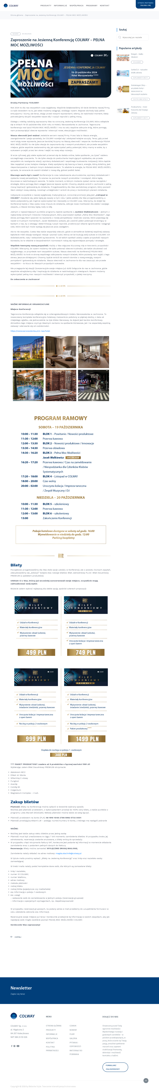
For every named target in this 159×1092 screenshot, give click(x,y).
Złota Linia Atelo (140, 99)
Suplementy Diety (140, 78)
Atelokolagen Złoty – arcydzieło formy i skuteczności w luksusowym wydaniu (139, 90)
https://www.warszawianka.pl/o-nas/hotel (30, 331)
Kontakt (104, 5)
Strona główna (17, 15)
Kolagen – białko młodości (137, 55)
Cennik (73, 1025)
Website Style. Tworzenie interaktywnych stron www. (52, 1086)
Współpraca (76, 5)
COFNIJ (17, 937)
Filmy (72, 1034)
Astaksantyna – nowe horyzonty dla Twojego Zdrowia (139, 110)
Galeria (73, 1038)
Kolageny (137, 62)
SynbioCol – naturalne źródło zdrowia (139, 71)
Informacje (60, 5)
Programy (91, 5)
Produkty (45, 5)
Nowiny (16, 34)
